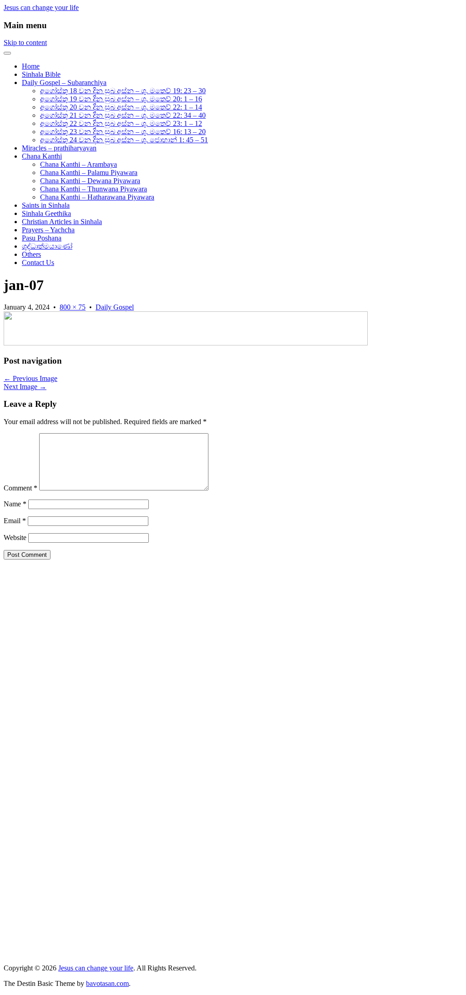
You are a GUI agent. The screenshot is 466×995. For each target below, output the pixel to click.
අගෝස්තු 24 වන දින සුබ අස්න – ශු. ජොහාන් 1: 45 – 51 (124, 140)
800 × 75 (73, 307)
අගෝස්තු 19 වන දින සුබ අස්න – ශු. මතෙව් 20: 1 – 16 (121, 99)
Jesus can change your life (41, 7)
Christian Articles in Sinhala (62, 221)
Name (15, 504)
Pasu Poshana (41, 238)
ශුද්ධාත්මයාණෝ (47, 246)
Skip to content (25, 42)
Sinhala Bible (41, 74)
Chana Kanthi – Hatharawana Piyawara (97, 197)
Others (31, 254)
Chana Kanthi (42, 156)
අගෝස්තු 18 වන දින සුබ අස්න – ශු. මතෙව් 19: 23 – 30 (123, 91)
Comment (20, 488)
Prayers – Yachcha (48, 230)
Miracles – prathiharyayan (59, 148)
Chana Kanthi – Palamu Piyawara (88, 172)
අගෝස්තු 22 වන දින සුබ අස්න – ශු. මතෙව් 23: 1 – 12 (121, 123)
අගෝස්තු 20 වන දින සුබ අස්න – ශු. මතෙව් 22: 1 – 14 (121, 107)
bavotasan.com (107, 983)
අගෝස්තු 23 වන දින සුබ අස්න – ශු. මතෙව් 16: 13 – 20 (123, 131)
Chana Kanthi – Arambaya (78, 164)
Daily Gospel (115, 307)
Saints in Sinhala (46, 205)
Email (15, 521)
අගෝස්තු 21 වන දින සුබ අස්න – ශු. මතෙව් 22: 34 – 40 (123, 115)
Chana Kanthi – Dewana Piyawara (90, 181)
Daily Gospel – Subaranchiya (64, 82)
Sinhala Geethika (46, 213)
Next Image (25, 386)
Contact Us (38, 262)
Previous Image (30, 378)
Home (31, 66)
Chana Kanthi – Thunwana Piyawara (93, 189)
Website (15, 537)
